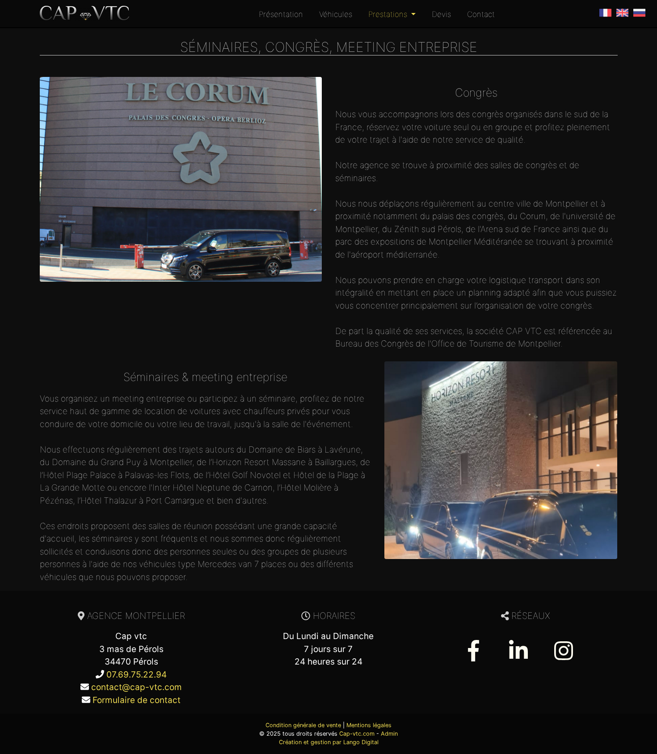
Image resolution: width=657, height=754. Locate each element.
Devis (441, 14)
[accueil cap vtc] (84, 13)
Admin (389, 733)
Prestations (388, 14)
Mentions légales (369, 725)
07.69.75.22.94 (136, 674)
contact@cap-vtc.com (136, 687)
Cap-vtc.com (357, 733)
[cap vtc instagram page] (563, 649)
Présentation (281, 14)
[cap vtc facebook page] (473, 649)
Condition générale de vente (303, 725)
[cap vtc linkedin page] (518, 649)
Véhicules (335, 14)
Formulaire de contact (137, 700)
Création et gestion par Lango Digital (329, 742)
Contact (481, 14)
